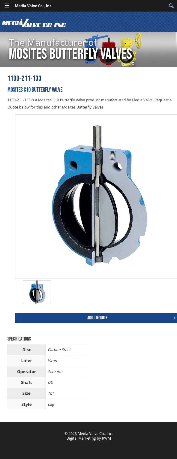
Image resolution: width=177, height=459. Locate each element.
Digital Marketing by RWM (88, 438)
